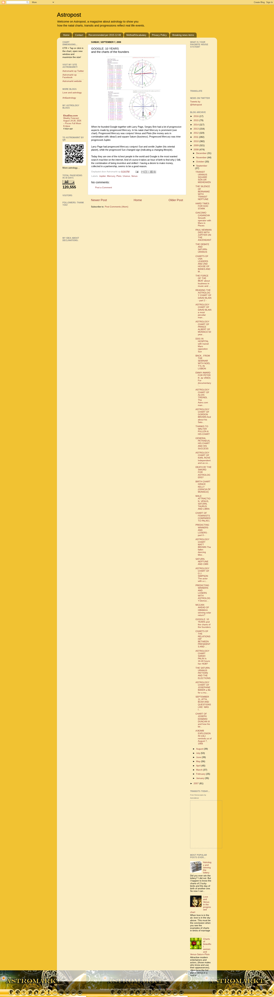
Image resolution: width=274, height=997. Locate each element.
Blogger (170, 989)
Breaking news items (183, 35)
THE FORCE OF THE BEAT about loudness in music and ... (203, 281)
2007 (196, 783)
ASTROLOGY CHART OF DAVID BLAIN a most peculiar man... (203, 311)
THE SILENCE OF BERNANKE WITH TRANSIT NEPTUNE (203, 192)
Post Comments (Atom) (116, 207)
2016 (196, 116)
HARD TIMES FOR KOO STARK (202, 206)
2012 (196, 133)
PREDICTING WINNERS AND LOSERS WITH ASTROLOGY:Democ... (203, 593)
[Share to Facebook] (151, 171)
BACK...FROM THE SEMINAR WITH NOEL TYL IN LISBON (203, 362)
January (200, 778)
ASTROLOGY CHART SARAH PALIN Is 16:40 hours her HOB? (203, 657)
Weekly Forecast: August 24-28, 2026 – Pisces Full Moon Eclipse (72, 122)
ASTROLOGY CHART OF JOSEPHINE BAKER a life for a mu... (203, 687)
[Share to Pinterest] (154, 171)
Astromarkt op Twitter (73, 71)
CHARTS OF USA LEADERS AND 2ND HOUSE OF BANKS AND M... (203, 264)
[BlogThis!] (145, 171)
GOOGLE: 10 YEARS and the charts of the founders (203, 623)
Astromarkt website (72, 81)
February (201, 774)
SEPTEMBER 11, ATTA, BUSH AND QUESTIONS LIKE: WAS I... (203, 703)
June (199, 757)
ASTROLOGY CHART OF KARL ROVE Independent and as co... (203, 458)
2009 (196, 145)
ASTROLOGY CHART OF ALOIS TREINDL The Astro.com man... (202, 397)
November (201, 157)
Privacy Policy (159, 35)
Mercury (111, 176)
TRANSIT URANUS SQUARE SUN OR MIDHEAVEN (203, 177)
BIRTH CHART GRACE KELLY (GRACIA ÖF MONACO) (203, 486)
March (199, 770)
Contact (79, 35)
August (200, 749)
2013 (196, 129)
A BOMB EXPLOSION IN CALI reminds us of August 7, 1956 (204, 737)
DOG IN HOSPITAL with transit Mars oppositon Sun (202, 345)
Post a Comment (103, 187)
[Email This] (142, 171)
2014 (196, 124)
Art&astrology (69, 98)
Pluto (118, 176)
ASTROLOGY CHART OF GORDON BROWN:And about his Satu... (203, 415)
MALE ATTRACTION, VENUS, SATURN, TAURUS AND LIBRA (203, 502)
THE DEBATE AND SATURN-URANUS (202, 248)
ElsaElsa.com (70, 115)
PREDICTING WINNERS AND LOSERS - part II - (202, 530)
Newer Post (99, 200)
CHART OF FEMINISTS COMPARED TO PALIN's (203, 517)
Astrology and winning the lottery (207, 867)
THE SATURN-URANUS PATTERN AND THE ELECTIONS (203, 673)
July (198, 753)
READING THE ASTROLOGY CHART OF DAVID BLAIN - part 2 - (203, 295)
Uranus (126, 176)
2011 (196, 137)
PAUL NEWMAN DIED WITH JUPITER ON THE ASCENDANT (204, 235)
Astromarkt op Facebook (69, 76)
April (198, 765)
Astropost (69, 14)
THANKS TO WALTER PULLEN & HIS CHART (203, 430)
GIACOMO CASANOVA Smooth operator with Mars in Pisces (203, 219)
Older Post (176, 200)
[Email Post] (136, 171)
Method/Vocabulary (136, 35)
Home (66, 35)
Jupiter (102, 176)
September (201, 166)
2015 (196, 120)
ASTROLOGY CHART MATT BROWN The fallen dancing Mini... (203, 547)
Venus (134, 176)
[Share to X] (148, 171)
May (198, 761)
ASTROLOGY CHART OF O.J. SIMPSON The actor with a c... (202, 574)
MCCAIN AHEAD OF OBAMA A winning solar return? (203, 610)
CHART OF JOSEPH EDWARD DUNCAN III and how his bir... (203, 720)
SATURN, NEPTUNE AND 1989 (202, 561)
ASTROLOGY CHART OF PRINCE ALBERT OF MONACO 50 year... (203, 328)
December (201, 153)
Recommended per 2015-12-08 (104, 35)
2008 (196, 149)
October (200, 161)
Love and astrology (72, 92)
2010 (196, 141)
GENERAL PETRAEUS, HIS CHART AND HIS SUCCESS (203, 443)
